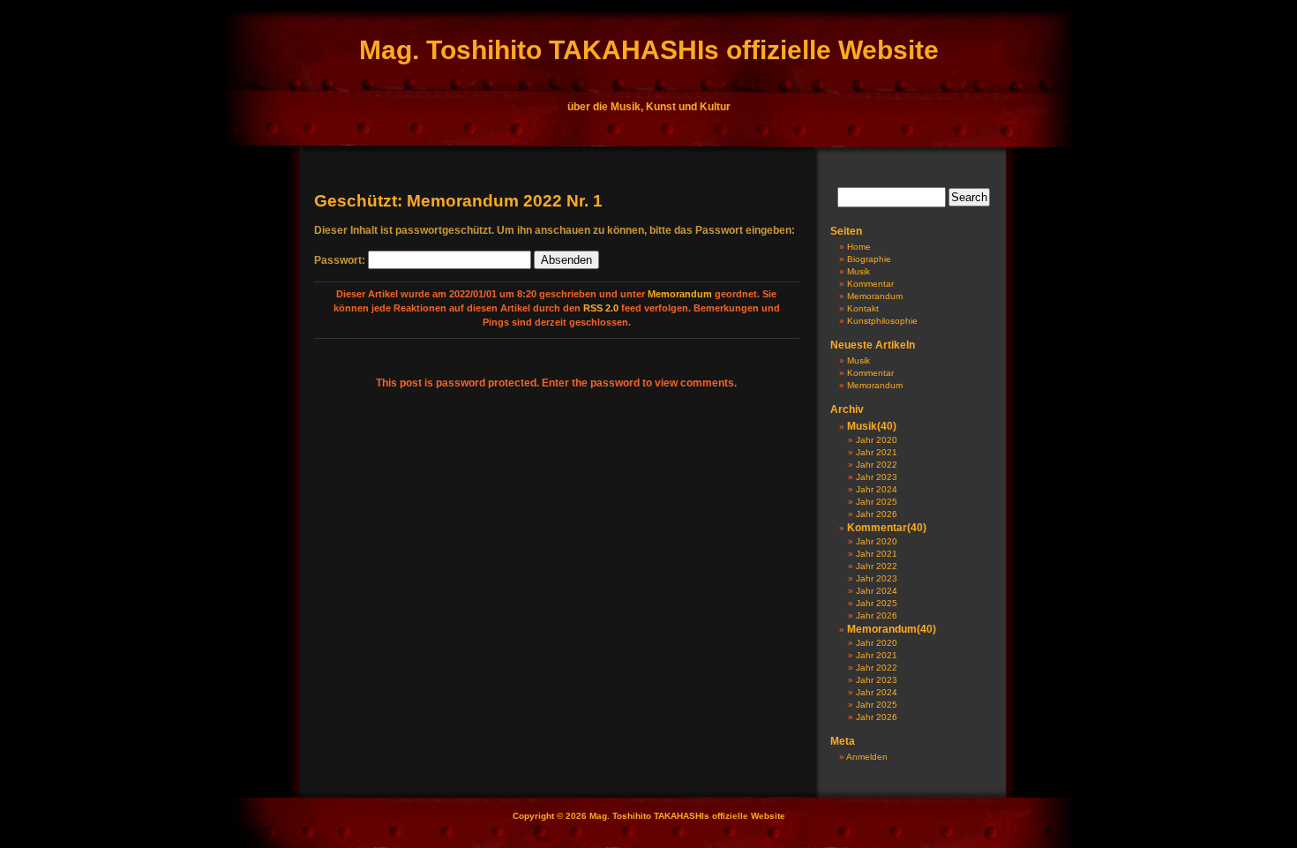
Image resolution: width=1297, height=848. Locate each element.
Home (859, 246)
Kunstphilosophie (882, 321)
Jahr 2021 (876, 452)
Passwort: (341, 260)
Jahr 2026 (876, 514)
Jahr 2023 (876, 477)
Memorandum (680, 294)
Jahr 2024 (876, 489)
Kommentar (870, 284)
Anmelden (867, 757)
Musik (858, 271)
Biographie (869, 259)
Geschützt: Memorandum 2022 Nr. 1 (458, 200)
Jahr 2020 (876, 440)
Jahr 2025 (876, 502)
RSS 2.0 (601, 308)
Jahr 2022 (876, 464)
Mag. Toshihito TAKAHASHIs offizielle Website (649, 49)
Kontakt (863, 308)
